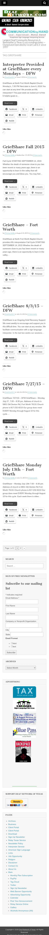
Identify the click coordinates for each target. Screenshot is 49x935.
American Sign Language (19, 850)
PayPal (13, 878)
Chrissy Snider (10, 155)
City (7, 630)
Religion (11, 859)
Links (10, 853)
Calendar (14, 898)
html (14, 643)
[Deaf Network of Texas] (24, 11)
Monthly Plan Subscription (21, 875)
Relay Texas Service (17, 840)
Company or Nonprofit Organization (21, 621)
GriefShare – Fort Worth (20, 227)
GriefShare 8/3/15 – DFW (23, 308)
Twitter (13, 885)
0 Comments (31, 77)
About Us (12, 869)
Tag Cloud (14, 882)
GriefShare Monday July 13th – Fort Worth (22, 470)
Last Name (10, 613)
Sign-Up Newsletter (16, 837)
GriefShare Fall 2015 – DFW (23, 149)
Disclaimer (12, 862)
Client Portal (13, 827)
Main (10, 872)
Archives (12, 821)
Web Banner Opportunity (21, 891)
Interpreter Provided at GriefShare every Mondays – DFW (23, 69)
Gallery (13, 907)
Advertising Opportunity (20, 895)
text (14, 646)
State (8, 634)
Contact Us (13, 866)
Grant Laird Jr (10, 77)
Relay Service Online (19, 904)
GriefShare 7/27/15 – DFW (24, 386)
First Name (10, 606)
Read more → (9, 103)
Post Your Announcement (21, 901)
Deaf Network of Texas (27, 930)
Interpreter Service (16, 847)
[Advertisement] (24, 776)
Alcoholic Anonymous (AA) (21, 911)
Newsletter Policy (15, 843)
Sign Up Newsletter (18, 888)
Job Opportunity (15, 856)
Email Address (12, 598)
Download (12, 834)
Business (12, 824)
